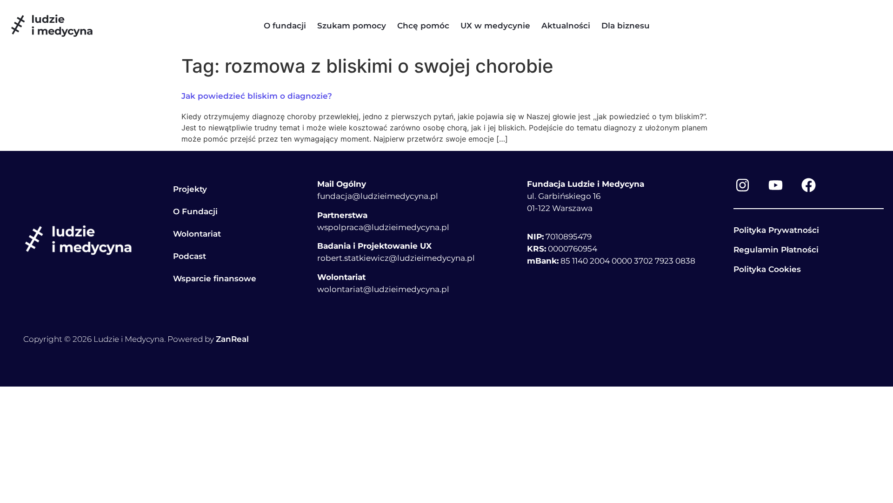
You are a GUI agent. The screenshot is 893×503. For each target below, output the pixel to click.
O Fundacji (195, 211)
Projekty (190, 189)
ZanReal (232, 339)
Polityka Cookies (767, 269)
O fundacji (285, 25)
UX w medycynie (495, 25)
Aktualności (565, 25)
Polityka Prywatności (776, 230)
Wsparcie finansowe (214, 278)
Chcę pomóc (423, 25)
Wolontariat (197, 233)
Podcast (189, 256)
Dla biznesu (625, 25)
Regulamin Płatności (776, 249)
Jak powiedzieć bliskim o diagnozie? (256, 96)
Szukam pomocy (351, 25)
